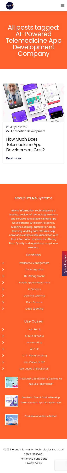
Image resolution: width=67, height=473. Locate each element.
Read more (13, 158)
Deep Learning (34, 308)
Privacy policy (33, 463)
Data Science (34, 302)
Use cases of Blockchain (34, 368)
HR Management (34, 276)
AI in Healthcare (34, 336)
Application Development (28, 131)
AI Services (34, 289)
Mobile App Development (34, 282)
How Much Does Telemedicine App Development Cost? (25, 144)
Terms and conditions (33, 458)
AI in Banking (34, 342)
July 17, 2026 (18, 127)
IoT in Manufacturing (34, 355)
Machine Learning (34, 295)
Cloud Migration (34, 269)
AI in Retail (34, 329)
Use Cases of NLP (34, 362)
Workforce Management (34, 263)
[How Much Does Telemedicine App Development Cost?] (33, 103)
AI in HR (34, 349)
